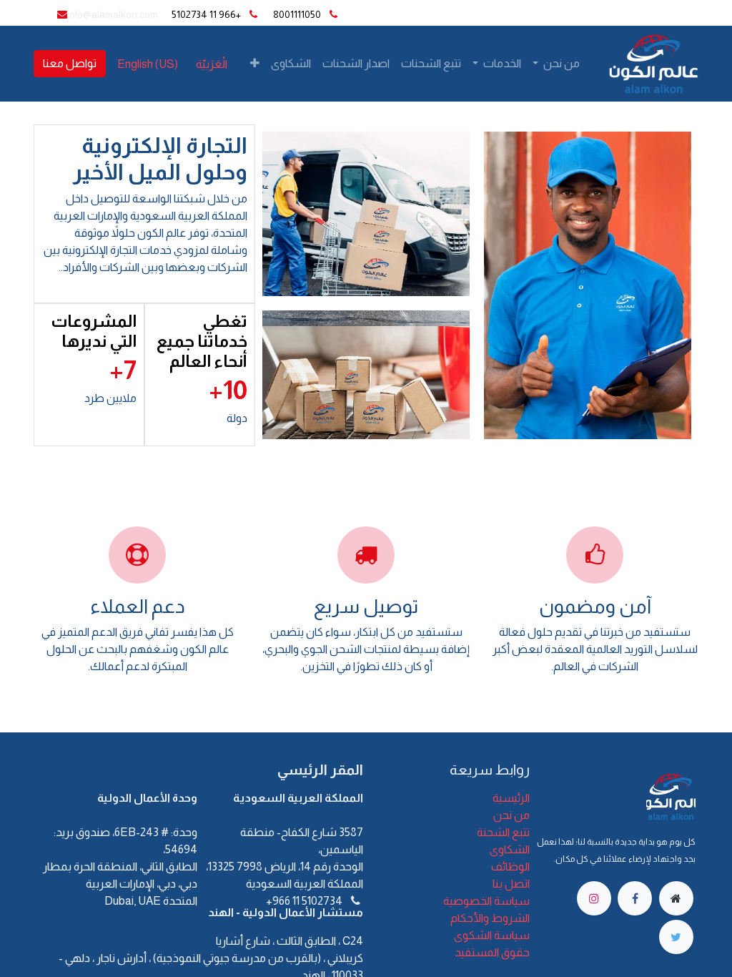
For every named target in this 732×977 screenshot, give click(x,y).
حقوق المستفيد (492, 952)
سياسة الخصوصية (486, 901)
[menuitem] (431, 63)
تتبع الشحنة (503, 832)
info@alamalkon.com (112, 14)
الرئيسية (511, 798)
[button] (254, 63)
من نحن (511, 815)
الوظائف (510, 866)
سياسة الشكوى (492, 935)
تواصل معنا (70, 63)
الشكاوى (510, 849)
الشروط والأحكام (490, 918)
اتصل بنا (511, 884)
